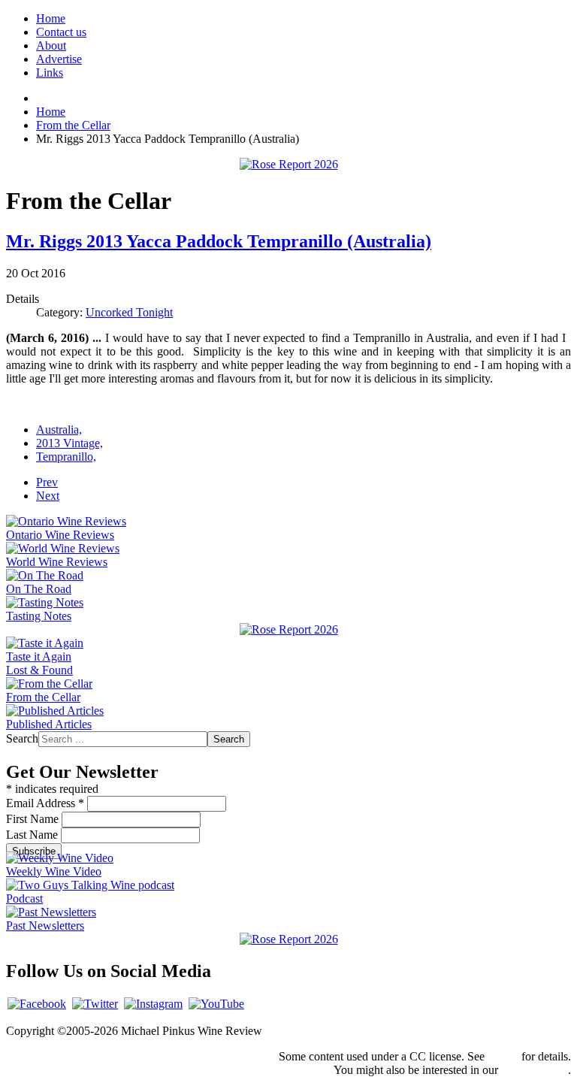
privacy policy (534, 1069)
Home (50, 18)
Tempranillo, (66, 456)
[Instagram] (153, 1003)
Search (22, 738)
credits (503, 1056)
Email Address (45, 803)
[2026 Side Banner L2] (289, 629)
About (51, 45)
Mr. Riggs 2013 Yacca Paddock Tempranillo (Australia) (218, 241)
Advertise (59, 59)
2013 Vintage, (69, 443)
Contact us (61, 32)
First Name (34, 818)
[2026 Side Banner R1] (289, 939)
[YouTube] (216, 1003)
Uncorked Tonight (129, 312)
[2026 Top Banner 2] (289, 164)
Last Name (33, 834)
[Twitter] (95, 1003)
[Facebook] (37, 1003)
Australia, (59, 429)
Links (49, 72)
